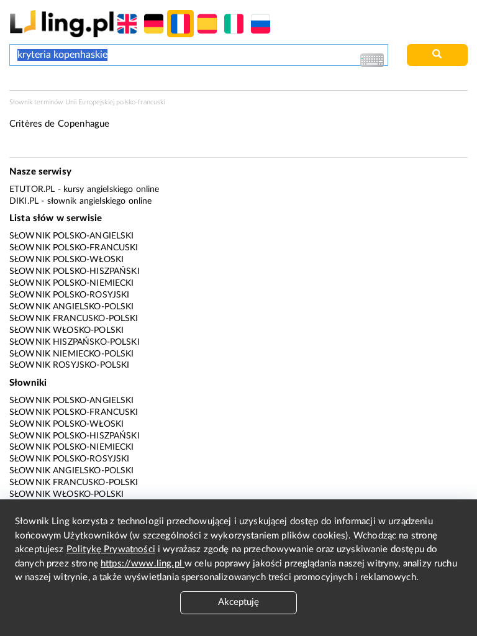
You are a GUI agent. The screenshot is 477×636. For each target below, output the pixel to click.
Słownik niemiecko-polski (71, 354)
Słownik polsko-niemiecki (71, 283)
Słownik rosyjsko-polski (69, 365)
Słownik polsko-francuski (74, 247)
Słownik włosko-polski (66, 330)
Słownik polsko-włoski (66, 259)
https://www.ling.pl (142, 563)
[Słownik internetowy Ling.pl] (62, 23)
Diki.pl (24, 201)
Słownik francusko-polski (74, 318)
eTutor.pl (32, 189)
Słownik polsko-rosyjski (69, 295)
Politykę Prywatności (110, 549)
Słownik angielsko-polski (71, 306)
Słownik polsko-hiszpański (74, 271)
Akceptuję (238, 602)
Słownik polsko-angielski (71, 236)
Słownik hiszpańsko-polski (74, 342)
